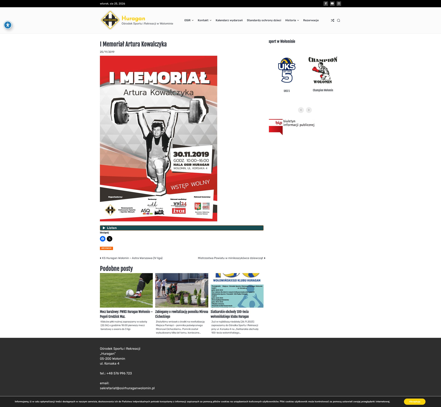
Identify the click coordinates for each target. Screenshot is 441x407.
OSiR (187, 20)
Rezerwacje (311, 20)
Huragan (133, 18)
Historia (290, 20)
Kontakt (203, 20)
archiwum (106, 248)
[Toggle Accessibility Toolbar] (8, 25)
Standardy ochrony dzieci (264, 20)
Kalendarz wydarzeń (229, 20)
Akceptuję (414, 401)
